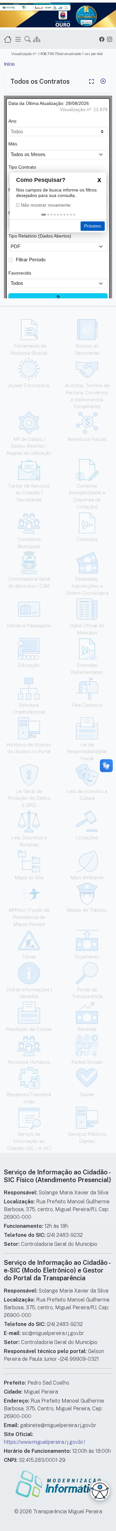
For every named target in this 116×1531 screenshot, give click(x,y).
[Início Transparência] (8, 39)
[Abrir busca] (27, 39)
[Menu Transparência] (18, 39)
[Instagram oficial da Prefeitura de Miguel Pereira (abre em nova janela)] (109, 39)
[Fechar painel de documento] (103, 81)
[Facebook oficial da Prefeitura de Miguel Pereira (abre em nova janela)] (101, 39)
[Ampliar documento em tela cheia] (91, 81)
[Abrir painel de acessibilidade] (100, 1490)
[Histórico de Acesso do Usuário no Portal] (36, 39)
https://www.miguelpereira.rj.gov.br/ (44, 1442)
